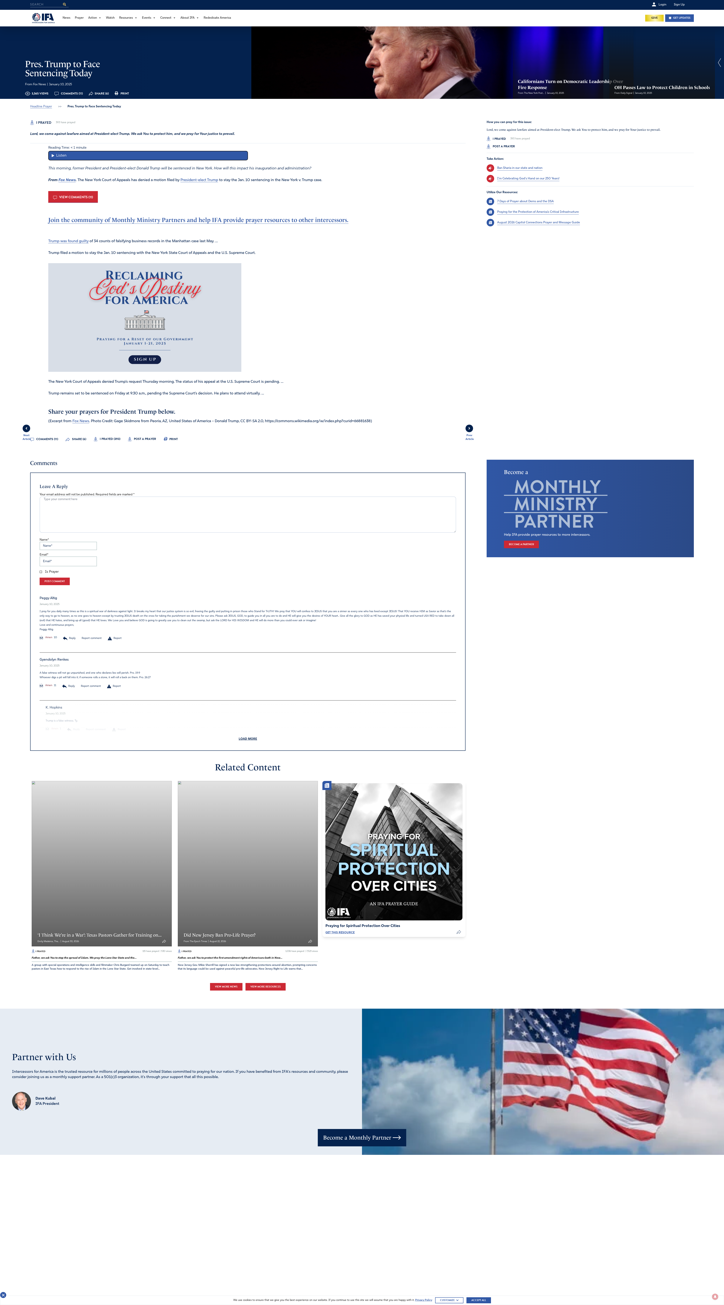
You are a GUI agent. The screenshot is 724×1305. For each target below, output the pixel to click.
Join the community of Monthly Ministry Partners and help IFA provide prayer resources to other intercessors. (198, 220)
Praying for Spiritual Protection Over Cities (362, 926)
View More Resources (265, 987)
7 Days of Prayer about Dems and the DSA (525, 201)
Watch (110, 17)
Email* (44, 554)
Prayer (79, 17)
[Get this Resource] (393, 851)
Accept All (478, 1300)
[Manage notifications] (715, 1297)
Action (92, 17)
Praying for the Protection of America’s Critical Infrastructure (538, 212)
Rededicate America (217, 17)
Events (146, 17)
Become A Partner (521, 544)
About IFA (187, 17)
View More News (226, 987)
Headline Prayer (41, 106)
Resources (126, 17)
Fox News (67, 180)
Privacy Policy (423, 1300)
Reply (72, 638)
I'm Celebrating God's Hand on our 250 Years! (528, 178)
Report (118, 638)
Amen (48, 637)
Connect (165, 17)
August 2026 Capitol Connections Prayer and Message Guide (538, 222)
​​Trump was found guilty (68, 241)
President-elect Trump (199, 180)
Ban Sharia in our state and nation (519, 168)
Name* (44, 539)
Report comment (92, 638)
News (66, 17)
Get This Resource (340, 932)
